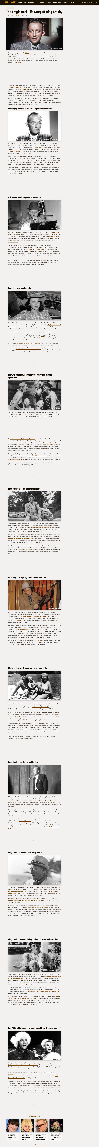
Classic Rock (22, 2)
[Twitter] (89, 2)
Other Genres (40, 2)
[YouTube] (85, 2)
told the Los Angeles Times (19, 729)
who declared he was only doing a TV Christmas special (27, 900)
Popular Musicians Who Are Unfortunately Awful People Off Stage (41, 1136)
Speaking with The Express (28, 998)
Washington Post (15, 459)
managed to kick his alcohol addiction (28, 343)
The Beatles (11, 891)
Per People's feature (25, 821)
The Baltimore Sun (20, 620)
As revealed (23, 629)
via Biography (39, 147)
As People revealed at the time (40, 707)
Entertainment (57, 2)
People (42, 336)
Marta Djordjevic (12, 15)
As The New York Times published (35, 249)
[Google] (94, 2)
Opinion (65, 2)
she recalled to (42, 991)
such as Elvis (38, 640)
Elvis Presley (19, 891)
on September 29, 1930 (52, 236)
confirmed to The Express (25, 549)
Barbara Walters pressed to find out (51, 1087)
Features (72, 2)
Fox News (18, 62)
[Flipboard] (91, 2)
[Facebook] (82, 2)
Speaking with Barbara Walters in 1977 (41, 527)
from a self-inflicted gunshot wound (37, 456)
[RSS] (96, 2)
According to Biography (14, 87)
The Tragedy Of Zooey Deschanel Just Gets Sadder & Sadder (12, 1136)
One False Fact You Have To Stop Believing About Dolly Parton (27, 1136)
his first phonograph (23, 89)
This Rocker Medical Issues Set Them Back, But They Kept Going (56, 1136)
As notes (23, 1065)
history (27, 53)
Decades (48, 2)
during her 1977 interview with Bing (23, 982)
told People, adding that (49, 444)
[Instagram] (87, 2)
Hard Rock (31, 2)
